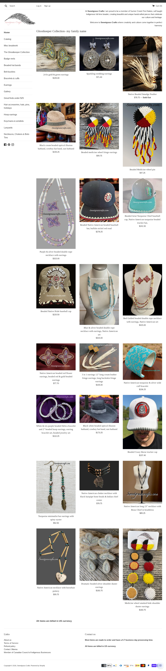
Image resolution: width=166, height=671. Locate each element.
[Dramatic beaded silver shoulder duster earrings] (99, 554)
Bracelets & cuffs (11, 78)
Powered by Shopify (38, 666)
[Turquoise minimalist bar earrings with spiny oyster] (56, 487)
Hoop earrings (10, 114)
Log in (38, 6)
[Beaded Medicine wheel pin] (142, 135)
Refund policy (9, 646)
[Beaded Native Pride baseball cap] (56, 286)
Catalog (7, 39)
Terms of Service (11, 643)
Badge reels (9, 59)
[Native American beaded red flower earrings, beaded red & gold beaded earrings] (56, 356)
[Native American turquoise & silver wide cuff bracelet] (142, 361)
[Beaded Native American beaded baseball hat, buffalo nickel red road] (99, 200)
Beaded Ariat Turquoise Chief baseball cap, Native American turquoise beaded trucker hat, (142, 219)
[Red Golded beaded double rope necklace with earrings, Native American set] (142, 290)
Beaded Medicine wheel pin (142, 169)
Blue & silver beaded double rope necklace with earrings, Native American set (99, 331)
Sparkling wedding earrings (99, 73)
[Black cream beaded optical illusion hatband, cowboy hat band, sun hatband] (56, 122)
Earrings (8, 85)
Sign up (47, 6)
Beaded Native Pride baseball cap (56, 311)
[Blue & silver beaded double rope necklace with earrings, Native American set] (99, 294)
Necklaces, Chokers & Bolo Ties (16, 136)
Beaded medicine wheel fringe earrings (99, 152)
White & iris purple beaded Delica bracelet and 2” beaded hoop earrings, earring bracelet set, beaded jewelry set (56, 429)
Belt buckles (9, 72)
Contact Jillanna (10, 649)
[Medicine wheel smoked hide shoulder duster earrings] (142, 564)
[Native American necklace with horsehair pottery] (56, 556)
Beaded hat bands (12, 65)
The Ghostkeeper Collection (17, 52)
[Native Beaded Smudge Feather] (142, 63)
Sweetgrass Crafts (23, 666)
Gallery (7, 91)
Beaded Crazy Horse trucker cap (142, 452)
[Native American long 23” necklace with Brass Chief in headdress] (142, 482)
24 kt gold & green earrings (56, 74)
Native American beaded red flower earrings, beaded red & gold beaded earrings (56, 376)
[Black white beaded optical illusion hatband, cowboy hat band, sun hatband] (99, 409)
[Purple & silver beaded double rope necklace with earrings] (56, 213)
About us (7, 640)
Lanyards (8, 128)
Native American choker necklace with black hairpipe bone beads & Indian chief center (99, 496)
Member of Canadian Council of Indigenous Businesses (27, 652)
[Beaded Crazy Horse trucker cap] (142, 422)
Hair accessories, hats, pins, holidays (17, 106)
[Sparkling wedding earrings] (99, 53)
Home (7, 32)
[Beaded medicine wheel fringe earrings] (99, 126)
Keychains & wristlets (14, 121)
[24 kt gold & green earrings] (56, 54)
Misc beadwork (11, 45)
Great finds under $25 (14, 98)
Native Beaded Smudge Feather (142, 94)
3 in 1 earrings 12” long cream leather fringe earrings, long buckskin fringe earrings (99, 378)
